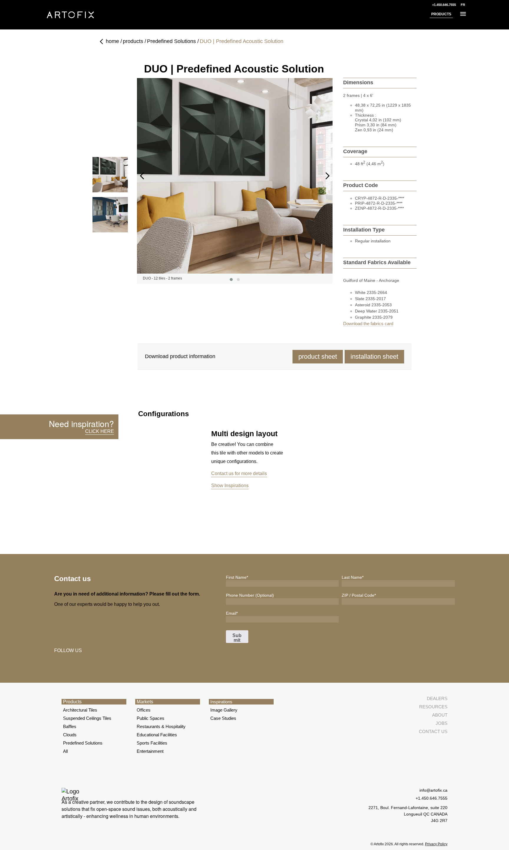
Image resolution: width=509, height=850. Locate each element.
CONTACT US (433, 731)
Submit (237, 638)
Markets (145, 701)
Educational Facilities (157, 734)
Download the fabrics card (368, 323)
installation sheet (374, 356)
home (112, 41)
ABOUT (439, 714)
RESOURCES (433, 706)
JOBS (441, 723)
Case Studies (223, 718)
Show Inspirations (230, 485)
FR (463, 4)
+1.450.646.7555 (444, 4)
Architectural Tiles (80, 709)
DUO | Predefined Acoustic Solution (241, 41)
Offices (144, 709)
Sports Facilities (152, 742)
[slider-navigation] (110, 174)
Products (72, 701)
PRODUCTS (441, 14)
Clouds (70, 734)
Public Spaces (150, 718)
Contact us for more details (239, 473)
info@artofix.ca (433, 790)
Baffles (69, 726)
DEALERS (437, 698)
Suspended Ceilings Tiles (87, 718)
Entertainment (150, 751)
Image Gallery (223, 709)
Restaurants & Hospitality (161, 726)
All (65, 751)
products (133, 41)
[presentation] (142, 176)
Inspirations (221, 701)
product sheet (317, 356)
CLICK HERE (99, 431)
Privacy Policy (436, 844)
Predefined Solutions (171, 41)
